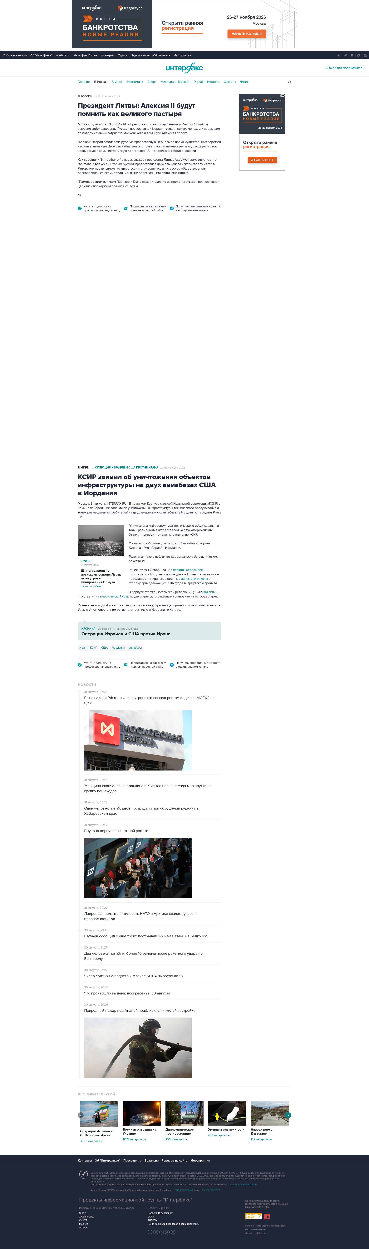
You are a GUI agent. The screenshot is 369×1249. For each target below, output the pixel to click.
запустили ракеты (194, 579)
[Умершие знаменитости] (227, 1124)
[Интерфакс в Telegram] (155, 1232)
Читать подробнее (101, 578)
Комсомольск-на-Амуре (143, 333)
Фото (244, 82)
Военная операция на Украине (139, 1132)
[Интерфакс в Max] (173, 1232)
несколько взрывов (188, 570)
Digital (198, 82)
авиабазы (135, 647)
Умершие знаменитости (226, 1130)
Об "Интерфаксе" (41, 55)
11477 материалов (134, 1139)
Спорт (151, 82)
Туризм (122, 55)
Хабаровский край (111, 333)
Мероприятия (182, 55)
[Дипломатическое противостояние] (184, 1124)
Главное (84, 82)
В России (100, 82)
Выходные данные (255, 1229)
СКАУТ (83, 1220)
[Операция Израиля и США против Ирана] (99, 1126)
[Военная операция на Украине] (142, 1124)
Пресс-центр (132, 1160)
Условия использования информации (265, 1225)
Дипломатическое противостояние (179, 1132)
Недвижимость (140, 55)
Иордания (118, 647)
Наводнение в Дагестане (262, 1132)
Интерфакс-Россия (85, 55)
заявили (209, 592)
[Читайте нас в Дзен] (150, 1232)
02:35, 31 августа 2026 (172, 467)
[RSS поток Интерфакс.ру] (167, 1232)
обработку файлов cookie (243, 1184)
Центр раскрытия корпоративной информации (173, 1224)
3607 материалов (91, 1141)
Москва (183, 82)
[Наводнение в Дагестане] (270, 1124)
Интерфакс (184, 68)
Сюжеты (230, 82)
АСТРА (83, 1227)
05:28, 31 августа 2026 (107, 242)
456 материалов (219, 1135)
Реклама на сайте (174, 1160)
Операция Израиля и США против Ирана (126, 467)
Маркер (83, 1224)
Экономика (134, 82)
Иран (82, 647)
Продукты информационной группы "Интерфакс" (135, 1200)
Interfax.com (63, 55)
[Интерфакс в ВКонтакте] (161, 1232)
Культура (167, 82)
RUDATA (152, 1220)
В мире (117, 82)
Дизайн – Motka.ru (255, 1233)
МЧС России (87, 333)
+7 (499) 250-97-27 (210, 1190)
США (104, 647)
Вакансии (152, 1160)
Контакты (85, 1160)
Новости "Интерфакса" (160, 1213)
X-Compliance (86, 1216)
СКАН (151, 1216)
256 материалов (176, 1139)
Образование (161, 55)
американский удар (114, 596)
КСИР (93, 647)
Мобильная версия (15, 55)
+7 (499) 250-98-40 (183, 1190)
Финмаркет (108, 55)
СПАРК (83, 1213)
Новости (213, 82)
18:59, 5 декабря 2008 (107, 96)
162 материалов (261, 1139)
